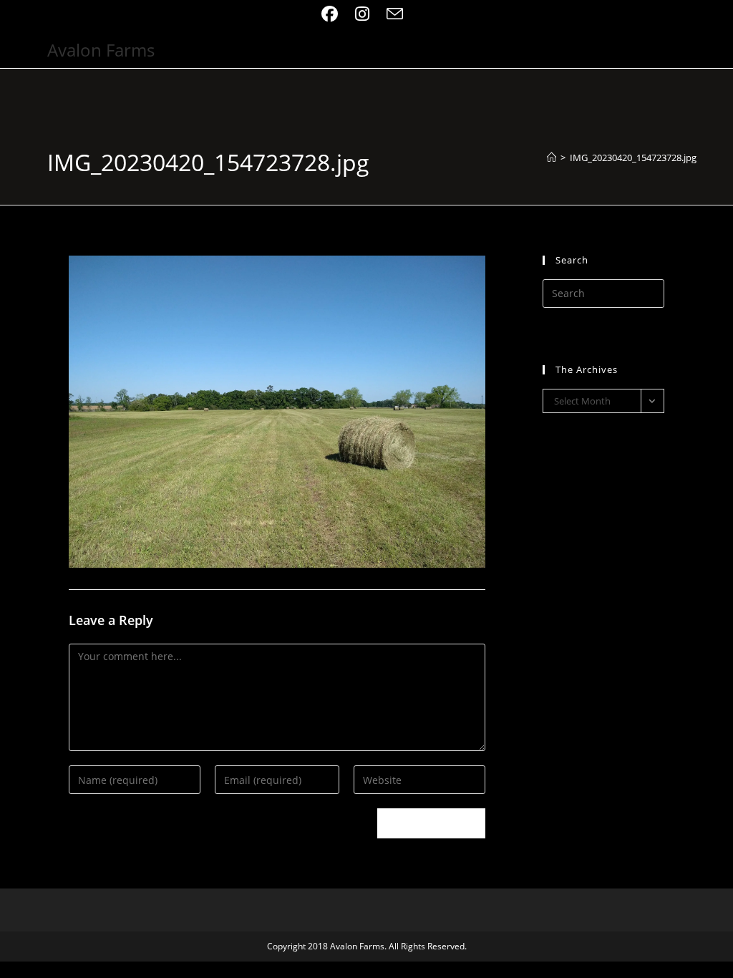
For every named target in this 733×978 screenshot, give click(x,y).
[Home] (551, 157)
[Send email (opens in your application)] (395, 14)
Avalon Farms (101, 50)
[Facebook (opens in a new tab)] (333, 14)
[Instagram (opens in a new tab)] (362, 14)
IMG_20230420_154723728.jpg (633, 157)
